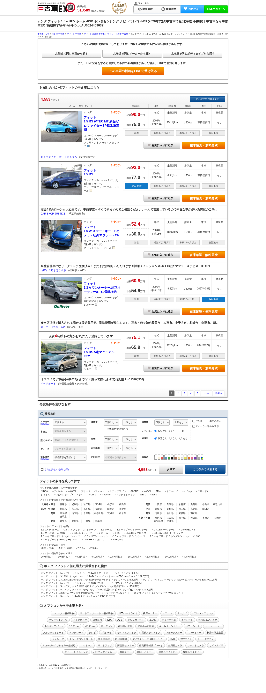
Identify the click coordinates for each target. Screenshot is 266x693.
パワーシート (193, 626)
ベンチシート (76, 632)
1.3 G (197, 536)
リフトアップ (105, 645)
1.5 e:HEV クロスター (136, 533)
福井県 (98, 508)
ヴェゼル (58, 491)
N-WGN (72, 491)
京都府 (182, 504)
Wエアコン (186, 639)
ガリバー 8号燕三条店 (53, 326)
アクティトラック (125, 494)
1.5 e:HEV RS (188, 529)
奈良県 (205, 504)
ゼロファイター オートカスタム (59, 157)
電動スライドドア (151, 632)
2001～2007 (47, 548)
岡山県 (182, 508)
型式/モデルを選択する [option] (66, 440)
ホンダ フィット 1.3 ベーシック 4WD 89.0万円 (158, 593)
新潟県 (63, 508)
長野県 (122, 508)
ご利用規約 (58, 668)
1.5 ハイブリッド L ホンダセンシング (60, 536)
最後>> (219, 393)
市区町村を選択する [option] (115, 457)
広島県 (193, 508)
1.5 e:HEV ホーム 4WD (53, 533)
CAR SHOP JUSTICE (53, 213)
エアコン (167, 613)
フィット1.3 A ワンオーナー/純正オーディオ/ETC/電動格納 (102, 288)
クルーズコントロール (81, 639)
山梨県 (110, 508)
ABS (119, 619)
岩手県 (75, 504)
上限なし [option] (128, 422)
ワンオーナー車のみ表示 (208, 421)
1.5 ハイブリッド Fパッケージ (132, 529)
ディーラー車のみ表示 (207, 426)
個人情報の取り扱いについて (79, 668)
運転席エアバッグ (207, 619)
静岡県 (98, 521)
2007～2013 (65, 548)
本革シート (187, 619)
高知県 (193, 513)
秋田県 (87, 504)
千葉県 (87, 513)
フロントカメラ (196, 645)
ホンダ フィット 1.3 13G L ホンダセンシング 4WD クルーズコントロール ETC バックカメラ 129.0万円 (95, 576)
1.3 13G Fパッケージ (164, 529)
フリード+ (202, 491)
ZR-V (158, 491)
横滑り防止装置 (215, 632)
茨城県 (110, 513)
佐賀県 (170, 517)
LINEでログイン (216, 9)
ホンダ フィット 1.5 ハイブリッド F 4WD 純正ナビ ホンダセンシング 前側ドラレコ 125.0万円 (90, 586)
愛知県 (63, 521)
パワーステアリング (202, 613)
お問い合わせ (44, 668)
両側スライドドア (168, 652)
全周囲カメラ (175, 645)
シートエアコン (205, 639)
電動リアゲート (145, 652)
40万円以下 (81, 556)
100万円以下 (116, 556)
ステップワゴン (118, 491)
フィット (100, 491)
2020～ (94, 548)
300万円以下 (171, 556)
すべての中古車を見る (207, 99)
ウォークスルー (174, 632)
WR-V (143, 494)
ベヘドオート (49, 383)
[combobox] (69, 422)
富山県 (75, 508)
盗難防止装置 (125, 626)
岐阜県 (75, 521)
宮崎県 (217, 517)
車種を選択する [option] (63, 431)
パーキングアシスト (103, 652)
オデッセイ (172, 491)
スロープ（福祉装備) (64, 613)
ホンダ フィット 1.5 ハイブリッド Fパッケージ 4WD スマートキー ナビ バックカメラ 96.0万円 (90, 573)
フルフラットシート (53, 632)
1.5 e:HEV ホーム (50, 529)
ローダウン (107, 626)
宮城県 (98, 504)
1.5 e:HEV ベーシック (96, 536)
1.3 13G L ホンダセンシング (168, 533)
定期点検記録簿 (145, 626)
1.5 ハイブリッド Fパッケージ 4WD (59, 539)
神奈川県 (99, 513)
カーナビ (182, 613)
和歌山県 (217, 504)
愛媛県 (182, 513)
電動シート (125, 652)
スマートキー (195, 632)
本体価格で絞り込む (117, 428)
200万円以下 (153, 556)
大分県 (193, 517)
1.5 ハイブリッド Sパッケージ (129, 536)
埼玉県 (75, 513)
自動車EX (43, 665)
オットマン (86, 645)
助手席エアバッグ (54, 626)
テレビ (92, 632)
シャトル (45, 494)
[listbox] (111, 422)
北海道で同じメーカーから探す (132, 53)
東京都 (63, 513)
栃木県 (122, 513)
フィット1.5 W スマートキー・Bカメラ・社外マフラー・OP (102, 231)
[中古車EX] (56, 7)
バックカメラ (80, 619)
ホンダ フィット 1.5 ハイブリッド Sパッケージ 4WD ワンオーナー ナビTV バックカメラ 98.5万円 (92, 583)
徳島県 (158, 513)
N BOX (44, 491)
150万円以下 (134, 556)
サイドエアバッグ (126, 632)
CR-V (93, 494)
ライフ (81, 494)
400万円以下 (190, 556)
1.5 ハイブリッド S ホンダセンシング (169, 536)
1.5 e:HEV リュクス (93, 539)
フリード (85, 491)
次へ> (207, 393)
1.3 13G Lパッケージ (81, 533)
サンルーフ (58, 639)
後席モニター (150, 613)
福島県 (122, 504)
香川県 (170, 513)
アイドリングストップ (76, 652)
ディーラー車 (169, 619)
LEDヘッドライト (128, 613)
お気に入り (194, 9)
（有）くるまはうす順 (54, 270)
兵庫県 (170, 504)
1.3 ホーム (102, 533)
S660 (154, 494)
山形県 (110, 504)
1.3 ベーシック (117, 539)
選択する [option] (59, 422)
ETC (109, 619)
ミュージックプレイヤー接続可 (59, 645)
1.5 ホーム (106, 529)
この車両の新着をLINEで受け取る (133, 71)
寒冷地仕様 (104, 639)
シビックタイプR (64, 494)
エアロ (152, 619)
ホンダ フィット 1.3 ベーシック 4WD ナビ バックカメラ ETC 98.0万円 (78, 596)
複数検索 (45, 424)
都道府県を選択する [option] (65, 457)
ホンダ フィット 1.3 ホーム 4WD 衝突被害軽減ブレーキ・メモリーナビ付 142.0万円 (85, 593)
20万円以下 (47, 556)
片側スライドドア (192, 652)
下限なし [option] (110, 422)
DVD (172, 639)
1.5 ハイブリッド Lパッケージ (80, 529)
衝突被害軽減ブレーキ (151, 645)
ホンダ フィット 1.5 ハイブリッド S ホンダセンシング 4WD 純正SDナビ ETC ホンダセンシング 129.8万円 (97, 589)
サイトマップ (101, 668)
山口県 (205, 508)
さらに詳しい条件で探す (57, 469)
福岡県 (158, 517)
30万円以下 (64, 556)
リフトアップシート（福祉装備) (97, 613)
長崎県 (205, 517)
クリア (171, 469)
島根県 (170, 508)
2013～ (81, 548)
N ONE (134, 491)
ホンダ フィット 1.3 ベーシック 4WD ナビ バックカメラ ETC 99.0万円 (180, 579)
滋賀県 (193, 504)
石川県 (87, 508)
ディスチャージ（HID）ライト (148, 639)
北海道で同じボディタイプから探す (193, 53)
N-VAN (147, 491)
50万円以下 (98, 556)
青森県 (63, 504)
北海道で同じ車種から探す (71, 53)
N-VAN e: (106, 494)
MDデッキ (90, 626)
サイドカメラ (216, 645)
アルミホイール (136, 619)
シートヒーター (213, 626)
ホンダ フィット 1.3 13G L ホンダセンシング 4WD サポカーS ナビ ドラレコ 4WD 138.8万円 (89, 579)
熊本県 (182, 517)
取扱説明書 (121, 639)
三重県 (87, 521)
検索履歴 (171, 9)
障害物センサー (125, 645)
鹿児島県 (158, 521)
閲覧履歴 (148, 9)
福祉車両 (97, 619)
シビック (187, 491)
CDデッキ (74, 626)
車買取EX (66, 665)
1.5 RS (116, 533)
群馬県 (63, 516)
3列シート (106, 632)
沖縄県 (170, 521)
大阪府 (158, 504)
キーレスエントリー (169, 626)
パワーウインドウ (58, 619)
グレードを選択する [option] (65, 448)
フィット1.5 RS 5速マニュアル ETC (99, 352)
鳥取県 (158, 508)
